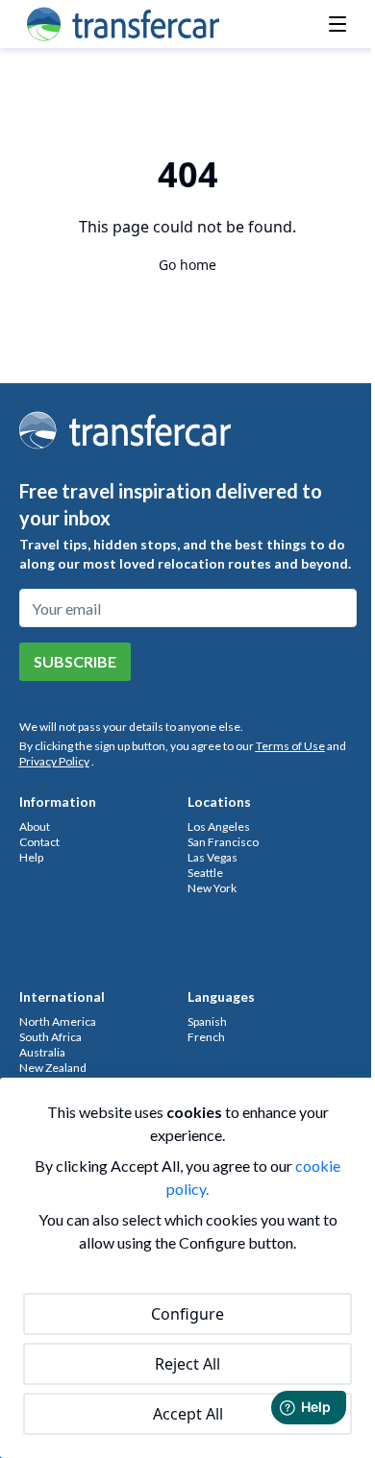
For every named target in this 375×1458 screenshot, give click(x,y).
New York (212, 888)
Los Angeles (219, 826)
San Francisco (223, 842)
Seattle (205, 872)
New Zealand (53, 1067)
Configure (187, 1313)
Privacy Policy (54, 761)
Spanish (207, 1021)
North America (57, 1021)
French (206, 1037)
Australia (42, 1052)
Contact (39, 842)
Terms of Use (290, 746)
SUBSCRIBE (75, 661)
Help (31, 857)
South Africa (50, 1037)
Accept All (188, 1413)
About (34, 826)
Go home (187, 264)
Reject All (187, 1363)
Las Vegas (213, 857)
